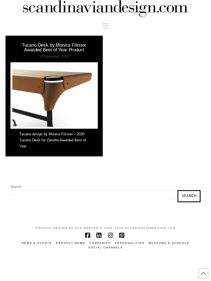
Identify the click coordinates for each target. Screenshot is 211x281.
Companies (100, 243)
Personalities (130, 243)
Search (15, 187)
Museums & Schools (169, 243)
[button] (106, 26)
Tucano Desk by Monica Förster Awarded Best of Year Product (54, 47)
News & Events (37, 243)
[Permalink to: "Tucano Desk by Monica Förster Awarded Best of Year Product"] (54, 95)
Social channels (105, 247)
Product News (70, 243)
